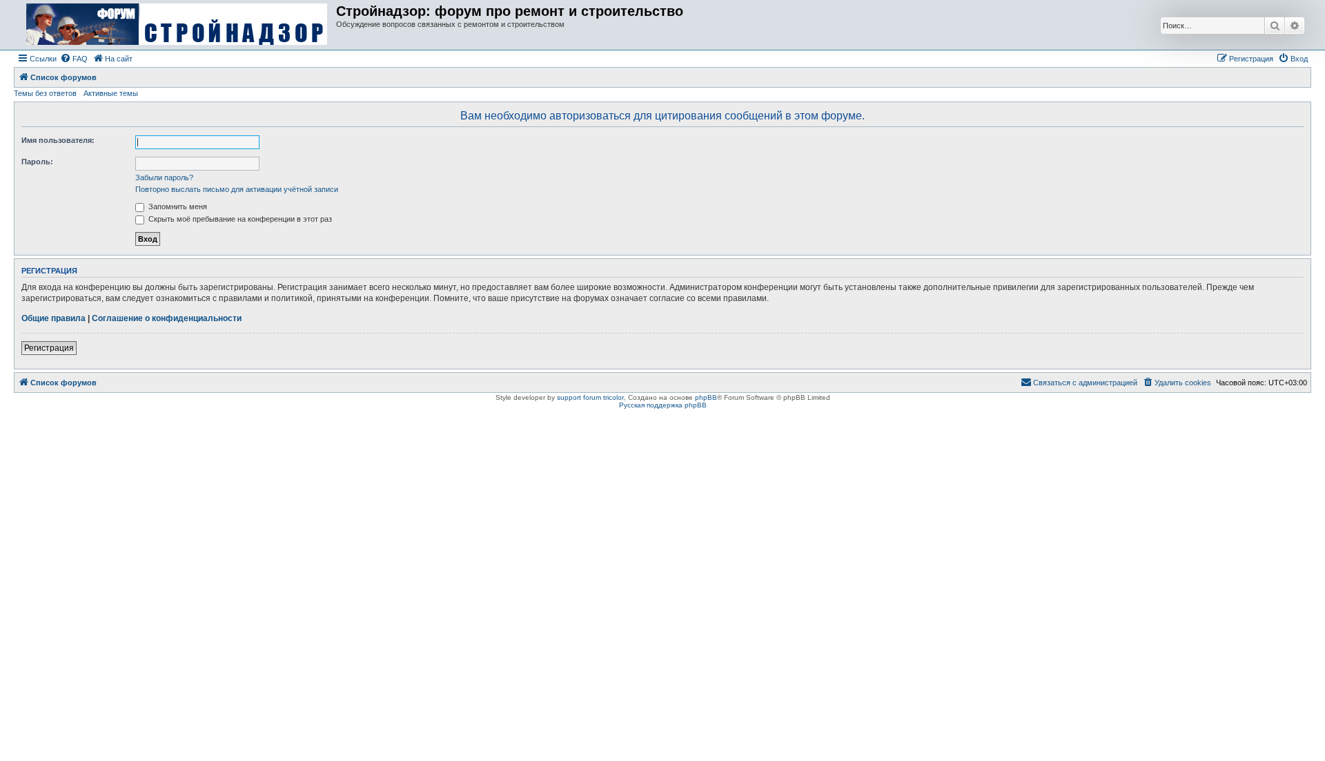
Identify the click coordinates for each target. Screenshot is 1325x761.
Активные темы (111, 93)
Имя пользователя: (58, 140)
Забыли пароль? (164, 177)
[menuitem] (74, 58)
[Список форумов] (176, 24)
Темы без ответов (45, 93)
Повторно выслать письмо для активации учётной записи (236, 189)
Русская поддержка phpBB (663, 405)
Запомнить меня (176, 206)
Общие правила (53, 318)
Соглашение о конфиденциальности (167, 318)
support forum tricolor (590, 397)
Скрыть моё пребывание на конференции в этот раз (239, 219)
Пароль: (37, 161)
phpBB (706, 397)
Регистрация (49, 348)
